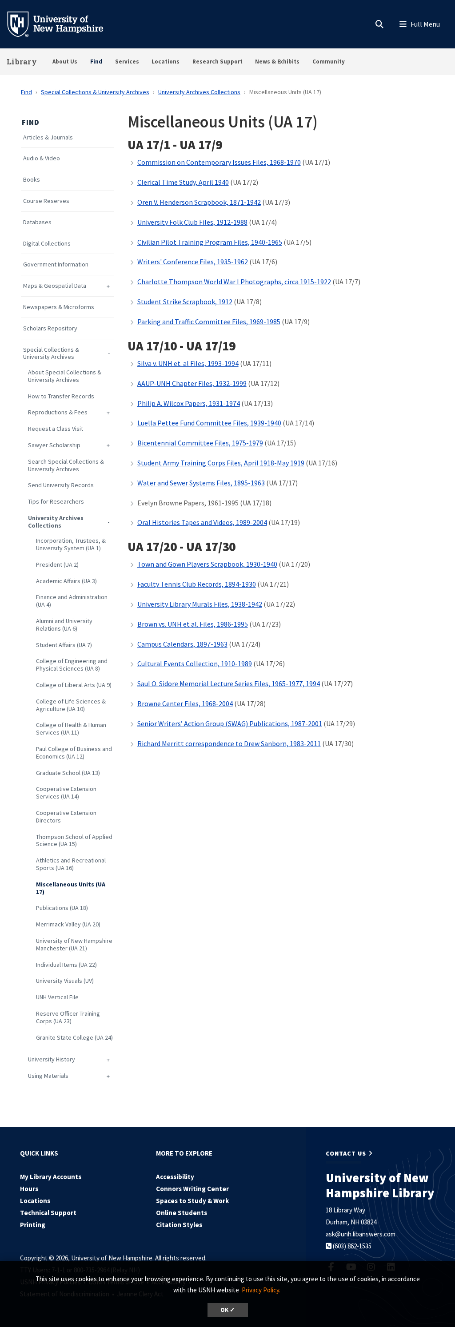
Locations (166, 61)
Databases (37, 222)
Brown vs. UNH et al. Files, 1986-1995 (192, 624)
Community (328, 61)
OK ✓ (227, 1310)
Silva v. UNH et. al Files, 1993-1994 (188, 363)
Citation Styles (179, 1224)
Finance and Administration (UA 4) (72, 600)
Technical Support (48, 1212)
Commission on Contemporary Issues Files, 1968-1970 (219, 162)
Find (96, 61)
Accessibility (175, 1176)
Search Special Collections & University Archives (66, 465)
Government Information (55, 264)
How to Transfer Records (61, 396)
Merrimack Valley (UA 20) (68, 924)
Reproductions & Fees (58, 412)
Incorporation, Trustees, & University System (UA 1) (71, 544)
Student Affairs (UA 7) (64, 645)
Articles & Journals (48, 137)
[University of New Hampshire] (62, 23)
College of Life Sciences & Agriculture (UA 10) (71, 705)
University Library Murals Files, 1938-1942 (199, 604)
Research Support (217, 61)
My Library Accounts (50, 1176)
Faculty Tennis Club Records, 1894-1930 (196, 584)
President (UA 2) (57, 564)
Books (31, 179)
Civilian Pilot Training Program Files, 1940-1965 (209, 242)
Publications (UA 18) (62, 908)
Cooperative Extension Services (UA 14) (66, 792)
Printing (32, 1224)
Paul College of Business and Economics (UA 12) (74, 752)
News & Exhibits (277, 61)
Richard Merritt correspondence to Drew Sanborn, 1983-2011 (229, 743)
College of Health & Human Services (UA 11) (71, 728)
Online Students (181, 1212)
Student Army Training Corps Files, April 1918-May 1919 (220, 462)
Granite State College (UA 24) (74, 1037)
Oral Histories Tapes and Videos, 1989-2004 (202, 522)
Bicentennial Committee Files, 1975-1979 (200, 442)
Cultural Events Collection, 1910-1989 (194, 663)
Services (127, 61)
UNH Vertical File (57, 997)
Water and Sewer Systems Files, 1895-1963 (201, 482)
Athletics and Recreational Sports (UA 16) (71, 864)
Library (22, 61)
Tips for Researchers (56, 501)
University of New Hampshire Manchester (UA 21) (74, 944)
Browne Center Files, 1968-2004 (185, 703)
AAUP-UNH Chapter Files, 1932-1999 (192, 383)
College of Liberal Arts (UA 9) (74, 685)
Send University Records (61, 485)
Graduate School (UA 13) (68, 773)
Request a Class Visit (55, 429)
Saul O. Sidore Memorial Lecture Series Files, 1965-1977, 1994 (228, 683)
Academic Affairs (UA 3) (66, 581)
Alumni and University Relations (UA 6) (64, 624)
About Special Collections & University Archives (64, 376)
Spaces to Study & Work (192, 1200)
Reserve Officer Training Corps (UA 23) (68, 1017)
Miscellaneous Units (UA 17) (70, 888)
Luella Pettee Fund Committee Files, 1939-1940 (209, 422)
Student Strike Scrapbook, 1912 (184, 301)
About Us (64, 61)
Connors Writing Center (192, 1188)
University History (51, 1059)
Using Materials (48, 1076)
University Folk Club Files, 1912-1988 (192, 222)
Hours (29, 1188)
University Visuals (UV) (65, 981)
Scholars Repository (50, 328)
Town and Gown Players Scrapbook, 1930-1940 (207, 564)
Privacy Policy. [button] (261, 1290)
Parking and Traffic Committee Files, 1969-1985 (208, 321)
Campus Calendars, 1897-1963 (182, 644)
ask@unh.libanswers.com (360, 1234)
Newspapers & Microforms (58, 307)
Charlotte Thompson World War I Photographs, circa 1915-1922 (234, 281)
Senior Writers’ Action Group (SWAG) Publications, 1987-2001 (229, 723)
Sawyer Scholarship (54, 445)
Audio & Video (41, 158)
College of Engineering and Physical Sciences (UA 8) (72, 664)
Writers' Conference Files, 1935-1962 (192, 261)
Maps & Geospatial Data (54, 286)
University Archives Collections (199, 92)
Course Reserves (46, 201)
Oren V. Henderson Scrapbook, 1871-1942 (199, 202)
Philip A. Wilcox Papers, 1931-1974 (188, 403)
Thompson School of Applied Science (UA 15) (74, 840)
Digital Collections (47, 243)
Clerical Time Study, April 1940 (183, 182)
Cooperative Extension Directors (66, 816)
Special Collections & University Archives (95, 92)
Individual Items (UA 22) (66, 965)
